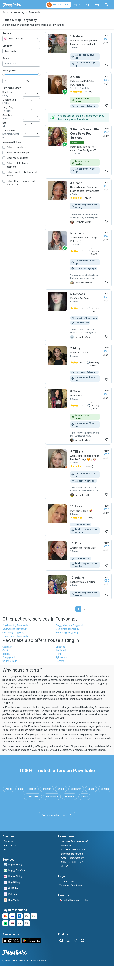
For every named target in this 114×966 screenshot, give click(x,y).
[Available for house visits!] (78, 554)
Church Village (9, 661)
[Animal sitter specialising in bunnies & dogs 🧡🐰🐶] (78, 473)
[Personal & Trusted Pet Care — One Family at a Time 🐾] (78, 150)
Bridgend (60, 646)
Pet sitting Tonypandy (67, 632)
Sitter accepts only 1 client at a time (22, 174)
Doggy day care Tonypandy (70, 625)
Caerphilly (7, 646)
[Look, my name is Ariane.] (78, 586)
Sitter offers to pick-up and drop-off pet (21, 183)
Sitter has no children (17, 157)
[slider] (3, 74)
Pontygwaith (8, 657)
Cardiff (6, 650)
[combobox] (21, 39)
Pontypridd (61, 650)
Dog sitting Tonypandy (67, 629)
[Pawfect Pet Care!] (78, 315)
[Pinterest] (83, 940)
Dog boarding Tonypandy (15, 625)
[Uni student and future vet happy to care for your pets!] (78, 202)
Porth (58, 653)
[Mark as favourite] (106, 65)
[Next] (85, 609)
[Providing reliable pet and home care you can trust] (78, 51)
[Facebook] (61, 940)
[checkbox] (3, 147)
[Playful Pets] (78, 415)
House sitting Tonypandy (15, 636)
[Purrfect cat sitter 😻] (78, 519)
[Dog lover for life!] (78, 364)
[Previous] (72, 609)
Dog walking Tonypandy (14, 629)
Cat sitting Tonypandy (13, 632)
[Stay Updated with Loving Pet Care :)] (78, 258)
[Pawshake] (11, 5)
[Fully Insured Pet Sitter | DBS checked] (78, 91)
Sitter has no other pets (19, 152)
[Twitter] (68, 940)
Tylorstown (61, 657)
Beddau (6, 653)
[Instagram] (75, 940)
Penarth (60, 661)
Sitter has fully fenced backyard (18, 165)
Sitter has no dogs (16, 147)
